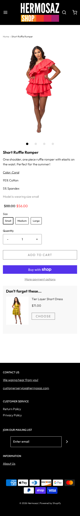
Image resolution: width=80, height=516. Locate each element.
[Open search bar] (64, 12)
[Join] (67, 441)
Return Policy (12, 409)
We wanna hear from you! (20, 380)
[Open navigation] (5, 12)
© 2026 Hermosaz (28, 503)
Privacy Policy (12, 415)
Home (6, 36)
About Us (9, 463)
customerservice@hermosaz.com (26, 388)
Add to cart (40, 255)
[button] (40, 90)
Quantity (8, 231)
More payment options (40, 279)
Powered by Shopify (50, 503)
